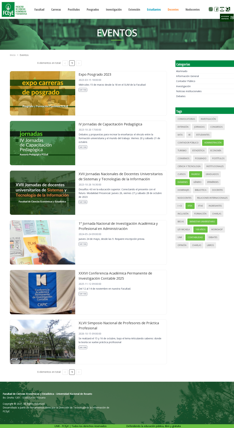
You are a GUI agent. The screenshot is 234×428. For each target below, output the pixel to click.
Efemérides (212, 182)
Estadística (198, 150)
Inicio (13, 55)
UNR (180, 237)
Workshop (217, 229)
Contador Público (185, 81)
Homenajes (183, 190)
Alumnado (181, 71)
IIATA (180, 134)
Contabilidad (195, 237)
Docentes (217, 190)
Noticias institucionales (189, 91)
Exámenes (183, 182)
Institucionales (215, 166)
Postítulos (218, 158)
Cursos (182, 174)
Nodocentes (184, 197)
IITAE (200, 205)
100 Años (200, 229)
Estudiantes (202, 134)
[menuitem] (39, 9)
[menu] (117, 9)
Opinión (182, 245)
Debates (181, 96)
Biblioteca (200, 190)
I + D (180, 205)
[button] (227, 18)
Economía (215, 150)
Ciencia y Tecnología (189, 166)
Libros (210, 245)
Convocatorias (186, 119)
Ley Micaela (184, 229)
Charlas (216, 213)
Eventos (24, 55)
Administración (212, 142)
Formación (200, 213)
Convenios (183, 158)
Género (197, 182)
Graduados (212, 174)
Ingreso (195, 174)
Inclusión (183, 213)
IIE (189, 134)
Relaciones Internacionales (212, 197)
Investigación (183, 86)
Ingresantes (215, 205)
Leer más (82, 90)
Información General (187, 76)
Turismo (182, 150)
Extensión (183, 126)
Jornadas (199, 126)
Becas (181, 221)
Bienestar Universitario (202, 221)
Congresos (216, 126)
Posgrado (200, 158)
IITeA (190, 205)
